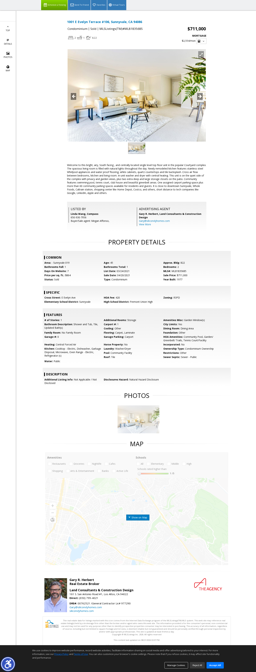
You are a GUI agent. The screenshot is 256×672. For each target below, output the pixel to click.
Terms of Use (81, 654)
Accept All (215, 665)
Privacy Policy (61, 654)
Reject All (197, 665)
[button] (8, 664)
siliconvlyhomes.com (81, 611)
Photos (8, 57)
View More (145, 224)
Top (8, 30)
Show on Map (139, 517)
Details (8, 43)
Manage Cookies (176, 665)
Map (8, 70)
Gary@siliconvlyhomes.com (154, 220)
